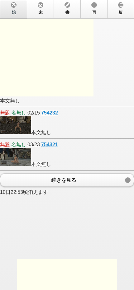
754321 (49, 144)
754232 (49, 112)
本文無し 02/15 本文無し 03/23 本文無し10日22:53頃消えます (61, 102)
